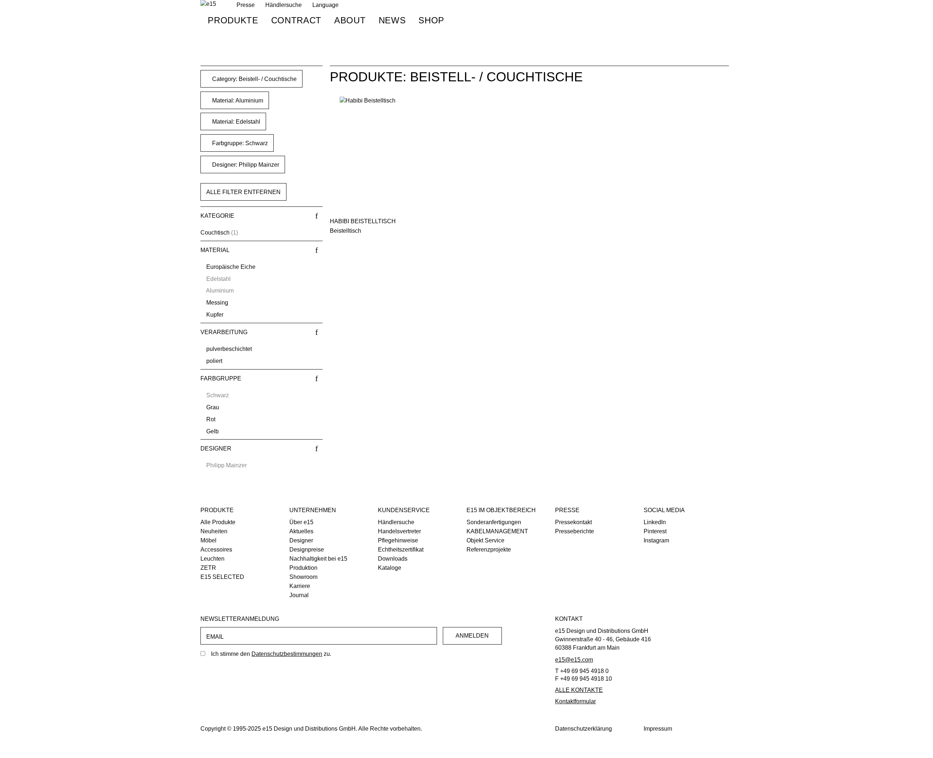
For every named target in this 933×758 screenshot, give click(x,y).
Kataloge (389, 568)
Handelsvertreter (399, 531)
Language (325, 5)
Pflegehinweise (398, 540)
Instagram (656, 540)
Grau (212, 407)
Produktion (303, 568)
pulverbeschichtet (229, 349)
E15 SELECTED (222, 577)
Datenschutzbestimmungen (286, 654)
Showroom (303, 577)
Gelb (212, 431)
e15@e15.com (574, 660)
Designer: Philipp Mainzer (245, 165)
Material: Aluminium (237, 100)
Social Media (664, 510)
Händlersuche (283, 5)
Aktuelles (301, 531)
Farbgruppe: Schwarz (239, 143)
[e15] (208, 4)
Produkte (233, 20)
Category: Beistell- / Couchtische (254, 79)
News (392, 20)
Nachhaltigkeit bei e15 (318, 559)
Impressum (658, 729)
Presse (567, 510)
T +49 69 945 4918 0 (582, 671)
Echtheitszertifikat (400, 549)
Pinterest (655, 531)
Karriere (299, 586)
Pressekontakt (573, 522)
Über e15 (301, 522)
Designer (301, 540)
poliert (214, 361)
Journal (299, 595)
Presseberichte (574, 531)
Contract (296, 20)
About (350, 20)
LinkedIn (655, 522)
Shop (431, 20)
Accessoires (216, 549)
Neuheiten (213, 531)
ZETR (208, 568)
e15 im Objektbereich (501, 510)
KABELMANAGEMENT (497, 531)
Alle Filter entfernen (243, 192)
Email (215, 637)
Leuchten (212, 559)
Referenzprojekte (488, 549)
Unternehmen (312, 510)
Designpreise (306, 549)
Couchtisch (215, 232)
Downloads (392, 559)
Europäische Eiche (230, 267)
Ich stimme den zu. (271, 654)
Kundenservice (404, 510)
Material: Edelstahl (235, 122)
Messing (217, 302)
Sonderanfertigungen (493, 522)
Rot (210, 419)
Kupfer (214, 315)
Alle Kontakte (579, 690)
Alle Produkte (217, 522)
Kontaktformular (575, 701)
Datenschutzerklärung (583, 729)
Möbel (208, 540)
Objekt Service (485, 540)
